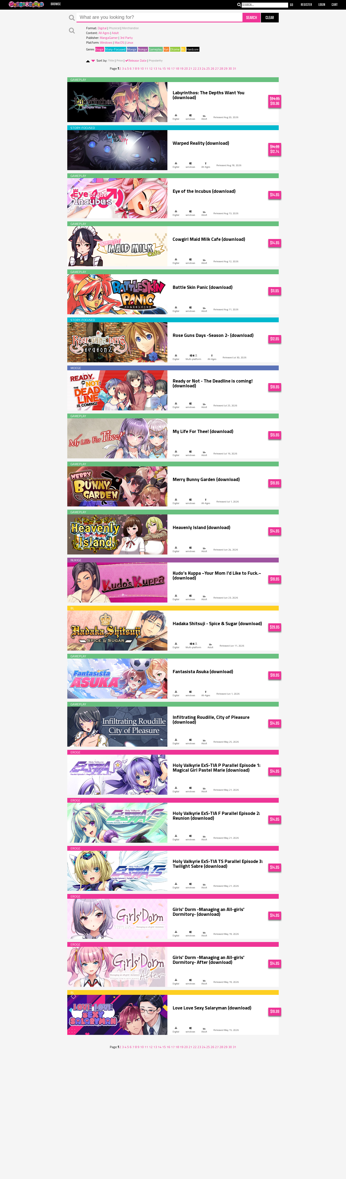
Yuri (166, 49)
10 (142, 68)
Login (321, 5)
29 (225, 68)
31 (234, 68)
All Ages (104, 32)
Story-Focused (115, 49)
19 (181, 68)
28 (221, 68)
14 (159, 68)
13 (155, 68)
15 (164, 68)
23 (199, 68)
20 (186, 68)
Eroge (99, 49)
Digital (102, 28)
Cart (335, 5)
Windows (106, 42)
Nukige (142, 49)
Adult (115, 32)
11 (146, 68)
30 (230, 68)
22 (195, 68)
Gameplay (155, 49)
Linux (129, 42)
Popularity (156, 60)
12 (151, 68)
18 (177, 68)
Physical (114, 28)
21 (190, 68)
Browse (56, 4)
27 (217, 68)
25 (208, 68)
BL (183, 49)
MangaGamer (109, 37)
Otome (175, 49)
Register (306, 5)
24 (203, 68)
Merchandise (130, 28)
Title (111, 60)
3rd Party (126, 37)
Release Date (137, 60)
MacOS (119, 42)
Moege (131, 49)
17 (173, 68)
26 (212, 68)
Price (119, 60)
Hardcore (192, 49)
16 (168, 68)
